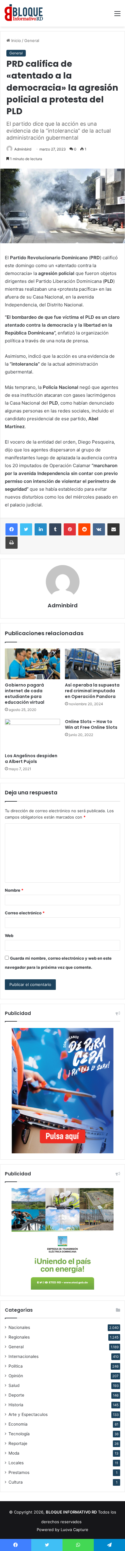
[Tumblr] (55, 529)
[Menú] (117, 15)
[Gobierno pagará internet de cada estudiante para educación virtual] (32, 664)
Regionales (19, 1337)
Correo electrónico (25, 912)
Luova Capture (74, 1529)
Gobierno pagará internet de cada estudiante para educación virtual (24, 693)
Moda (13, 1453)
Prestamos (18, 1472)
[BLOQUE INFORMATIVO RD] (24, 13)
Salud (13, 1385)
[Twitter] (26, 529)
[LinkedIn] (41, 529)
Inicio (15, 40)
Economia (18, 1424)
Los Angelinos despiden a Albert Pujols (31, 758)
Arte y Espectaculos (28, 1414)
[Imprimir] (11, 543)
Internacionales (23, 1356)
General (31, 40)
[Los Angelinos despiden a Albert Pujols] (32, 734)
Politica (15, 1366)
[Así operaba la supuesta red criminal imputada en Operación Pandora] (92, 664)
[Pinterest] (70, 529)
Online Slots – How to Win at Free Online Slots (91, 724)
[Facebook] (11, 529)
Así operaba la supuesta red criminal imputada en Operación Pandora (92, 691)
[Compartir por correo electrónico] (113, 529)
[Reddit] (84, 529)
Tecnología (19, 1433)
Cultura (15, 1482)
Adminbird (22, 149)
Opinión (15, 1375)
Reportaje (17, 1443)
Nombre (14, 890)
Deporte (16, 1395)
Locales (16, 1462)
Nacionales (19, 1327)
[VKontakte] (99, 529)
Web (9, 935)
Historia (15, 1404)
